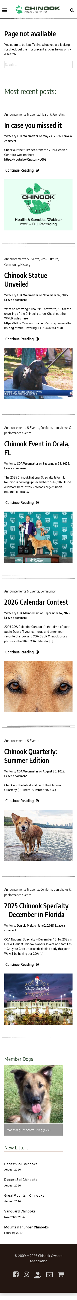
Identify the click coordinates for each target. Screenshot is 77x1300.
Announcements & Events (21, 114)
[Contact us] (49, 1272)
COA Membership (28, 613)
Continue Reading (19, 170)
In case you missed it (33, 125)
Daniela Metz (25, 925)
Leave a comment (15, 300)
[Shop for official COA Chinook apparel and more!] (61, 1272)
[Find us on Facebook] (16, 1272)
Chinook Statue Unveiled (25, 279)
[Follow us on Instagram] (26, 1272)
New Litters (16, 1147)
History (25, 264)
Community (11, 264)
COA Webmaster (27, 136)
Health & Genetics (53, 114)
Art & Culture (49, 259)
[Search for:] (38, 65)
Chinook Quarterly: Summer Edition (30, 756)
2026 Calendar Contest (36, 602)
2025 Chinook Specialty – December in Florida (36, 910)
